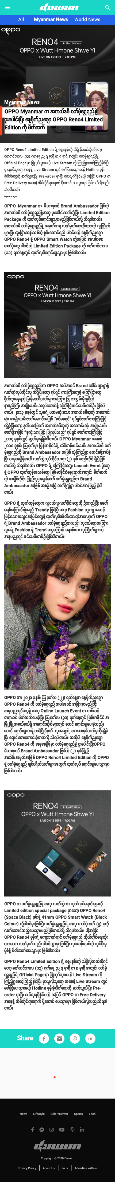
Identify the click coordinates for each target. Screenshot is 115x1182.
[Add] (44, 1039)
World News (87, 19)
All (21, 19)
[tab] (21, 20)
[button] (44, 1038)
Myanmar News (51, 19)
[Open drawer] (7, 7)
